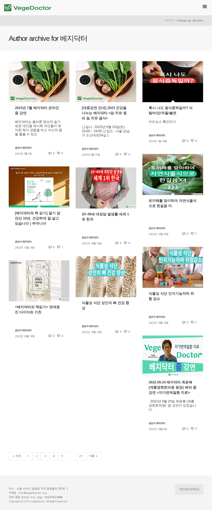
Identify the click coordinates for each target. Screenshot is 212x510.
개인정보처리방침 (189, 489)
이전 (18, 456)
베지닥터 (170, 20)
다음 (92, 456)
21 (81, 456)
